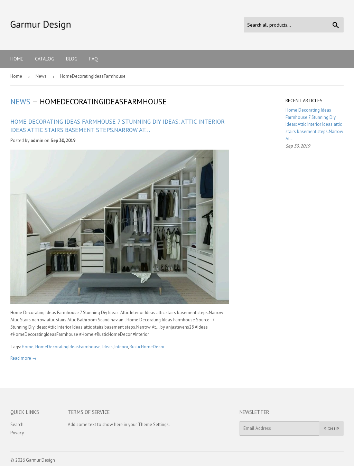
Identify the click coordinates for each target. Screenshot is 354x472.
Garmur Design (40, 460)
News (41, 76)
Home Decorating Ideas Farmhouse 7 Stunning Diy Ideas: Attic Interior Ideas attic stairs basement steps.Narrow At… (117, 125)
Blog (71, 59)
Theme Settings (153, 424)
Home (16, 59)
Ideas (107, 347)
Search (17, 424)
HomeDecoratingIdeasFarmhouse (68, 347)
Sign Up (331, 428)
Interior (121, 347)
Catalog (44, 59)
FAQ (93, 59)
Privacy (17, 433)
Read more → (23, 358)
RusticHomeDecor (147, 347)
